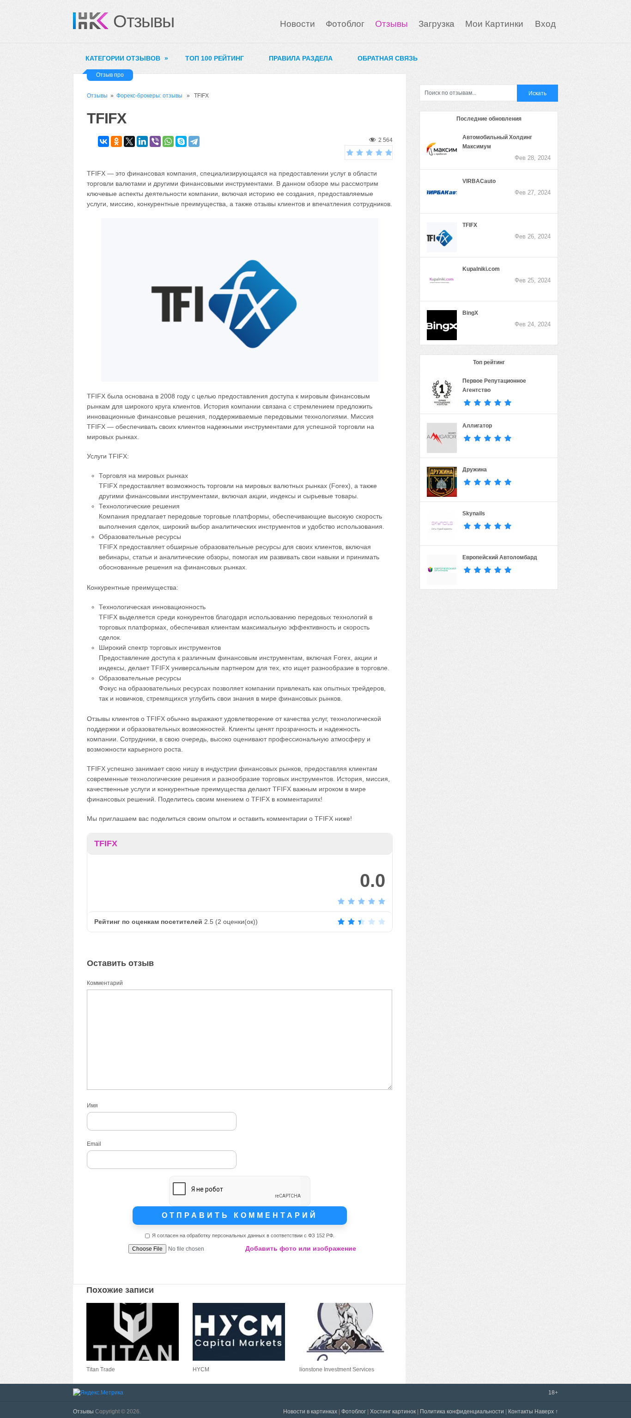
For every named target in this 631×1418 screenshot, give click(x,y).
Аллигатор (477, 425)
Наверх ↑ (546, 1411)
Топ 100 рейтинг (214, 58)
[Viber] (155, 141)
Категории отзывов (126, 58)
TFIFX (469, 225)
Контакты (520, 1411)
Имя (92, 1105)
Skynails (473, 513)
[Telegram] (194, 141)
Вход (545, 24)
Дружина (474, 469)
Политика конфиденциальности (462, 1411)
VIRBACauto (479, 181)
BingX (470, 313)
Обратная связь (388, 58)
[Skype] (181, 141)
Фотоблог (345, 24)
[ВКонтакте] (103, 141)
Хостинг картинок (393, 1411)
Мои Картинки (495, 24)
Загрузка (437, 24)
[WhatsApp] (168, 141)
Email (94, 1144)
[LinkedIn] (142, 141)
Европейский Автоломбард (499, 557)
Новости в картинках (310, 1411)
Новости (297, 24)
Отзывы (143, 21)
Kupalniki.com (481, 269)
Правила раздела (301, 58)
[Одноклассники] (116, 141)
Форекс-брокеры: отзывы (149, 95)
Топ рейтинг (489, 362)
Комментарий (105, 983)
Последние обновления (489, 119)
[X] (129, 141)
